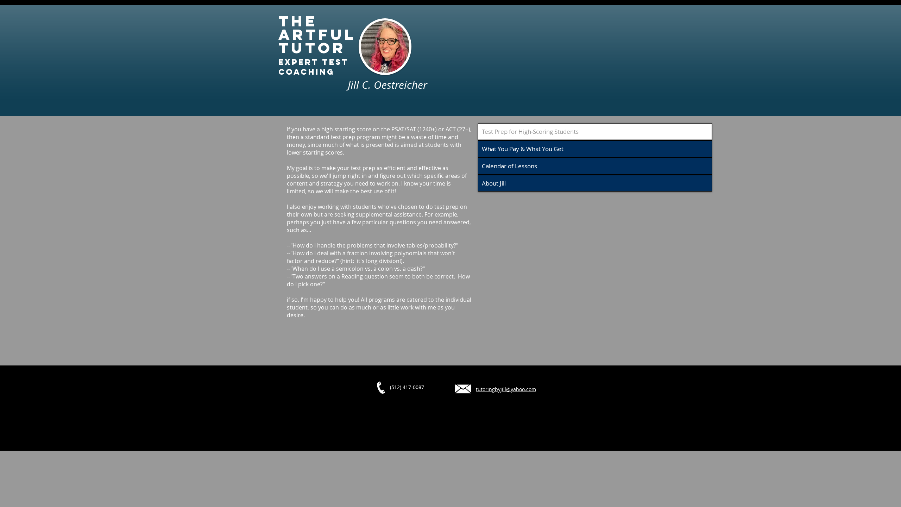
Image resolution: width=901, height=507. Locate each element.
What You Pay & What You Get (522, 149)
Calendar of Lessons (509, 166)
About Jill (494, 183)
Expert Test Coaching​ (313, 67)
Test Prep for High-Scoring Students (530, 131)
